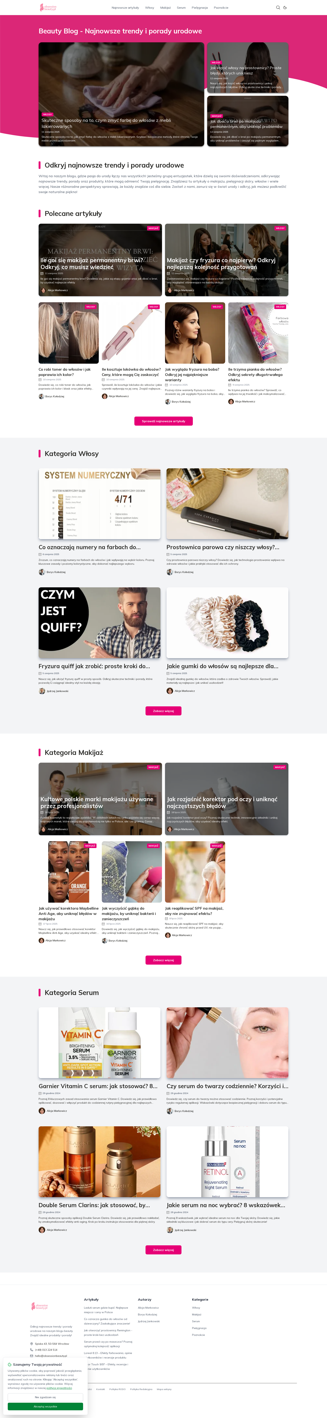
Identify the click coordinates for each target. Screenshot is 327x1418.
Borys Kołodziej (56, 572)
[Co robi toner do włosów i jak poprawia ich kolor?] (69, 333)
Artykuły (91, 1299)
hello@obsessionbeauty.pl (51, 1356)
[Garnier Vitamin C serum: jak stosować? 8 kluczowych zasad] (99, 1042)
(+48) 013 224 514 (46, 1350)
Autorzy (144, 1299)
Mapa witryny (164, 1389)
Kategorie (200, 1299)
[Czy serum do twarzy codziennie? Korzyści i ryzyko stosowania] (227, 1042)
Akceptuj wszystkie (45, 1406)
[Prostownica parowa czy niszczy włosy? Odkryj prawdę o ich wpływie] (227, 503)
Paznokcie (221, 7)
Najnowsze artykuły (125, 7)
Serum (181, 7)
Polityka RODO (117, 1389)
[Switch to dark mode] (285, 7)
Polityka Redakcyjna (141, 1389)
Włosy (149, 7)
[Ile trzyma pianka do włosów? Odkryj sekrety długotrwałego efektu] (258, 333)
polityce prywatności (59, 1388)
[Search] (278, 7)
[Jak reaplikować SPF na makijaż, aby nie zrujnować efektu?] (195, 872)
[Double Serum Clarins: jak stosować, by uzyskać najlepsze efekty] (99, 1161)
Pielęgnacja (200, 7)
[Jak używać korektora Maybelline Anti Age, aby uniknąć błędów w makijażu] (69, 872)
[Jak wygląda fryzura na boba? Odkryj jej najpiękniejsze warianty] (195, 333)
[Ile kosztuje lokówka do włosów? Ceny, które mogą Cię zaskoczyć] (132, 333)
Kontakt (100, 1389)
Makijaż (165, 7)
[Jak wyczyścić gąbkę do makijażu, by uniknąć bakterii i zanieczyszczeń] (132, 872)
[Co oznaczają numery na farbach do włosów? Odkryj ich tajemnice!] (99, 503)
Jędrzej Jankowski (57, 691)
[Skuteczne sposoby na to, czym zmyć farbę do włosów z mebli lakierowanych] (121, 94)
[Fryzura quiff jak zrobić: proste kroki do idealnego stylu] (99, 622)
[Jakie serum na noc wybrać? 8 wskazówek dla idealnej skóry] (227, 1161)
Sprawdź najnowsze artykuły (163, 421)
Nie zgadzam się (45, 1397)
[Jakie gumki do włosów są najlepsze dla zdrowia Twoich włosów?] (227, 622)
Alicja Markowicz (58, 290)
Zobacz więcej (163, 711)
